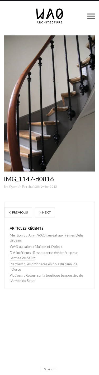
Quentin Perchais (22, 186)
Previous (19, 212)
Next (46, 212)
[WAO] (49, 16)
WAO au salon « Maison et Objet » (36, 246)
